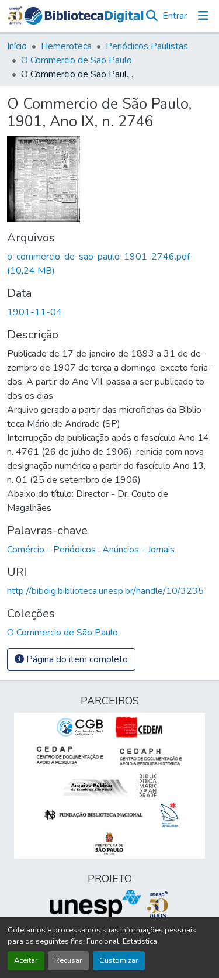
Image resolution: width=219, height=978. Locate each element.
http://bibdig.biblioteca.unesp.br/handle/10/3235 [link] (105, 591)
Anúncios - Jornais (138, 549)
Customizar (118, 960)
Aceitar (26, 960)
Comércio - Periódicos (52, 549)
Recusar (68, 960)
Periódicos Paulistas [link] (147, 46)
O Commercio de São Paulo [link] (76, 60)
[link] (109, 264)
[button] (83, 16)
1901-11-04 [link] (34, 312)
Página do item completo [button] (76, 659)
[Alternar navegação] (203, 16)
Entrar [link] (174, 15)
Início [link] (17, 46)
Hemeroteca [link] (66, 46)
